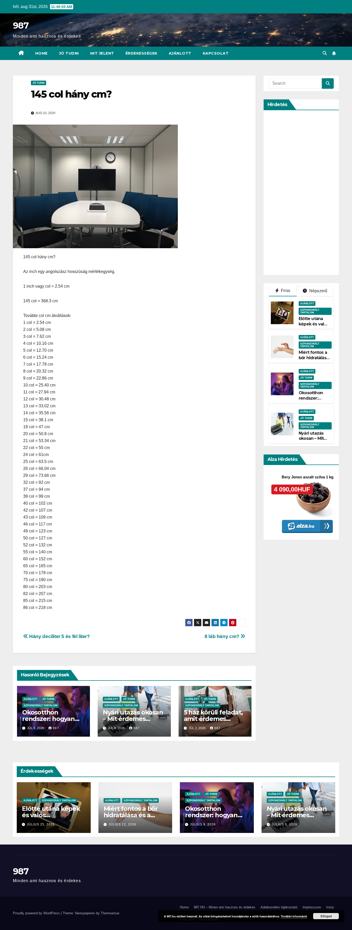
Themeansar (110, 913)
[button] (325, 53)
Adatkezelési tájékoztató (279, 907)
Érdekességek (141, 53)
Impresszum (312, 907)
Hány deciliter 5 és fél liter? (59, 636)
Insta (330, 907)
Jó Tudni (69, 53)
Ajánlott (180, 53)
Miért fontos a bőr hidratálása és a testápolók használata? (314, 360)
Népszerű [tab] (318, 291)
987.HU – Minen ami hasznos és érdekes (224, 907)
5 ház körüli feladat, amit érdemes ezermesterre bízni (213, 719)
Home (41, 53)
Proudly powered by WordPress (37, 913)
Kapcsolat (216, 53)
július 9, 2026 (203, 824)
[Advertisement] (307, 192)
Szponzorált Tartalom (40, 705)
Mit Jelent (102, 53)
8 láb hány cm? (222, 636)
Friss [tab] (285, 290)
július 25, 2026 (41, 824)
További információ (294, 916)
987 (20, 25)
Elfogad (326, 916)
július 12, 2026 (122, 824)
